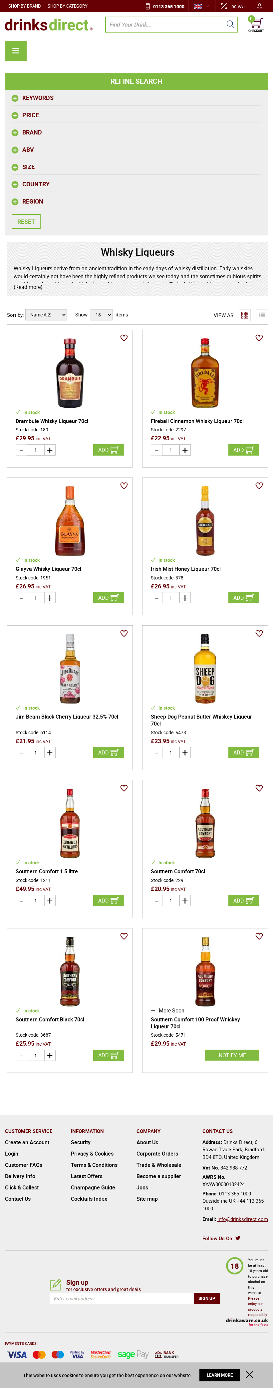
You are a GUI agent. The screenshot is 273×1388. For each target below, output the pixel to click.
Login (11, 1153)
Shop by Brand (24, 6)
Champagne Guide (93, 1187)
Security (81, 1142)
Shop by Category (68, 6)
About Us (147, 1142)
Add (103, 450)
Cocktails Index (89, 1198)
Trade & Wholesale (158, 1165)
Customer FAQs (23, 1165)
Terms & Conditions (94, 1165)
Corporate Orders (157, 1153)
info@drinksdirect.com (242, 1219)
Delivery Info (20, 1176)
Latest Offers (87, 1176)
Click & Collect (22, 1187)
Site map (147, 1198)
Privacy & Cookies (92, 1153)
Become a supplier (158, 1176)
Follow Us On (217, 1238)
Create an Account (27, 1142)
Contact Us (18, 1198)
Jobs (142, 1187)
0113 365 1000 (168, 6)
